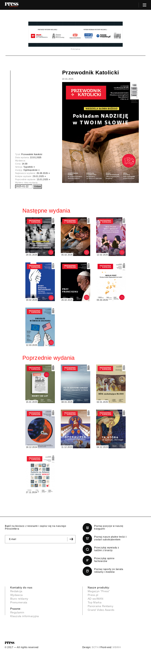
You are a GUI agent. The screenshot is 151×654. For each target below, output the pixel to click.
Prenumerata (18, 602)
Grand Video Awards (101, 609)
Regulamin (17, 612)
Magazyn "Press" (99, 591)
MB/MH (117, 647)
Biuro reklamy (19, 598)
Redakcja (16, 591)
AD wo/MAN (95, 598)
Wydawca (16, 594)
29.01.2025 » (39, 176)
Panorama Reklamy (100, 606)
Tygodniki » (29, 167)
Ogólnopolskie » (31, 170)
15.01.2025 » (43, 179)
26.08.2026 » (43, 173)
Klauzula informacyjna (24, 616)
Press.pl (93, 594)
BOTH (95, 647)
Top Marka (94, 602)
